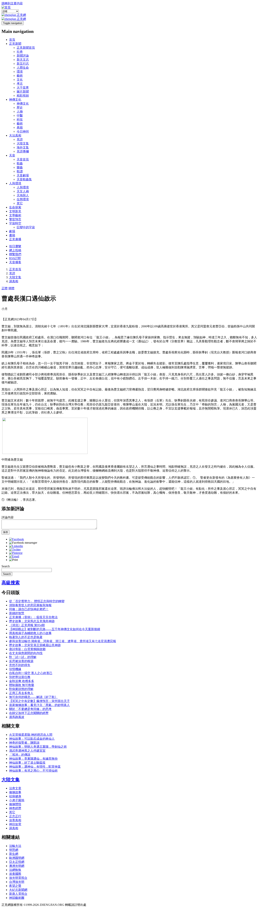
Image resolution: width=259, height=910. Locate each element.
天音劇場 (23, 175)
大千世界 (23, 87)
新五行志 (23, 63)
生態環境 (23, 199)
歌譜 (20, 171)
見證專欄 (23, 151)
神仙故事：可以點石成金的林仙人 (32, 738)
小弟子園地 (16, 800)
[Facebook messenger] (23, 542)
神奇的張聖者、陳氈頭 (24, 742)
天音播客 (15, 262)
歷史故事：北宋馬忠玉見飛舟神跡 (32, 621)
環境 (20, 71)
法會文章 (15, 788)
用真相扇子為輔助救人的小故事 (30, 633)
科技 (20, 119)
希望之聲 (15, 885)
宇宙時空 (15, 223)
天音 (12, 155)
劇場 (12, 231)
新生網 (13, 853)
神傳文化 (15, 99)
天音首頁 (23, 159)
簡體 (11, 288)
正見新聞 (15, 43)
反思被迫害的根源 (21, 661)
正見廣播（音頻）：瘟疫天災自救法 (33, 617)
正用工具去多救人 (21, 693)
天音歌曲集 (24, 179)
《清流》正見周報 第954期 (27, 625)
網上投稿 (15, 250)
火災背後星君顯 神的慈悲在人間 (30, 734)
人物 (20, 111)
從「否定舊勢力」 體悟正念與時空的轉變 (36, 601)
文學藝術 (15, 215)
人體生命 (23, 67)
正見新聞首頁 (26, 47)
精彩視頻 (23, 95)
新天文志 (23, 59)
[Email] (14, 556)
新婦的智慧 (16, 613)
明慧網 (13, 849)
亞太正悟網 (16, 861)
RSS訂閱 (15, 258)
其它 (20, 203)
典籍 (20, 127)
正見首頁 (15, 269)
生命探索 (15, 207)
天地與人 (23, 195)
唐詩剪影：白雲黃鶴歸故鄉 (27, 649)
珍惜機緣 (15, 669)
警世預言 (15, 219)
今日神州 (23, 131)
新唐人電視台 (18, 893)
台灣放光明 (16, 881)
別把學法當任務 (19, 677)
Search (6, 566)
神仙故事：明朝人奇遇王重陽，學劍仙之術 (38, 746)
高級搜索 (11, 582)
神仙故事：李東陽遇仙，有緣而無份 (33, 758)
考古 (20, 83)
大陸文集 (23, 143)
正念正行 (15, 816)
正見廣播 (15, 239)
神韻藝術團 (16, 897)
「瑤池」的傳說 (19, 754)
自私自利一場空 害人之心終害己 (30, 673)
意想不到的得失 (19, 665)
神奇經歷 (15, 808)
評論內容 (8, 517)
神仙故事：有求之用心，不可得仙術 (33, 770)
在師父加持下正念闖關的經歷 (29, 713)
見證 (20, 139)
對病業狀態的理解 (21, 689)
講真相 (13, 281)
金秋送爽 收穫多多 (21, 681)
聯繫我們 (15, 254)
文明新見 (15, 211)
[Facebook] (16, 539)
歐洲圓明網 (16, 857)
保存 (5, 532)
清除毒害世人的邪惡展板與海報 (30, 605)
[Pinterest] (15, 553)
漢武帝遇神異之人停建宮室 (27, 750)
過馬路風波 (16, 717)
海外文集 (23, 147)
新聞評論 (23, 55)
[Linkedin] (16, 546)
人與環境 (15, 183)
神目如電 (15, 824)
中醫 (20, 115)
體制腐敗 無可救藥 (21, 685)
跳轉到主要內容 (12, 3)
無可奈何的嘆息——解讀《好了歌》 (33, 697)
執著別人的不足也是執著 (25, 637)
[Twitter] (15, 549)
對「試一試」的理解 (22, 657)
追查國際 (15, 873)
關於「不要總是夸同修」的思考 (30, 709)
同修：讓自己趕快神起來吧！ (29, 609)
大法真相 (15, 135)
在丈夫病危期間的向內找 (25, 653)
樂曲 (20, 167)
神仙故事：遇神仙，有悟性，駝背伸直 (35, 766)
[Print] (13, 559)
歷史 (20, 107)
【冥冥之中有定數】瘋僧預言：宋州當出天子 (39, 701)
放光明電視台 (18, 877)
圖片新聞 (23, 91)
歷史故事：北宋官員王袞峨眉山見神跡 (35, 645)
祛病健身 (15, 796)
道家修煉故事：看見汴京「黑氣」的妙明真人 (39, 705)
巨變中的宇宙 (26, 227)
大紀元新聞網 (18, 889)
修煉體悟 (15, 804)
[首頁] (6, 7)
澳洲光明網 (16, 865)
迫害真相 (15, 820)
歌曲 (20, 163)
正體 (5, 288)
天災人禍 (23, 191)
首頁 (12, 39)
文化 (20, 79)
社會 (20, 51)
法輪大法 (15, 845)
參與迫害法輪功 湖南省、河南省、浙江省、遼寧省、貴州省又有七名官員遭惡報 (62, 641)
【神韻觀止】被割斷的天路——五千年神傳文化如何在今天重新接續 (54, 629)
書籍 (12, 235)
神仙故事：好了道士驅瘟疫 (27, 762)
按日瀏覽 (15, 246)
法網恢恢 (15, 869)
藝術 (20, 75)
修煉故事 (15, 792)
